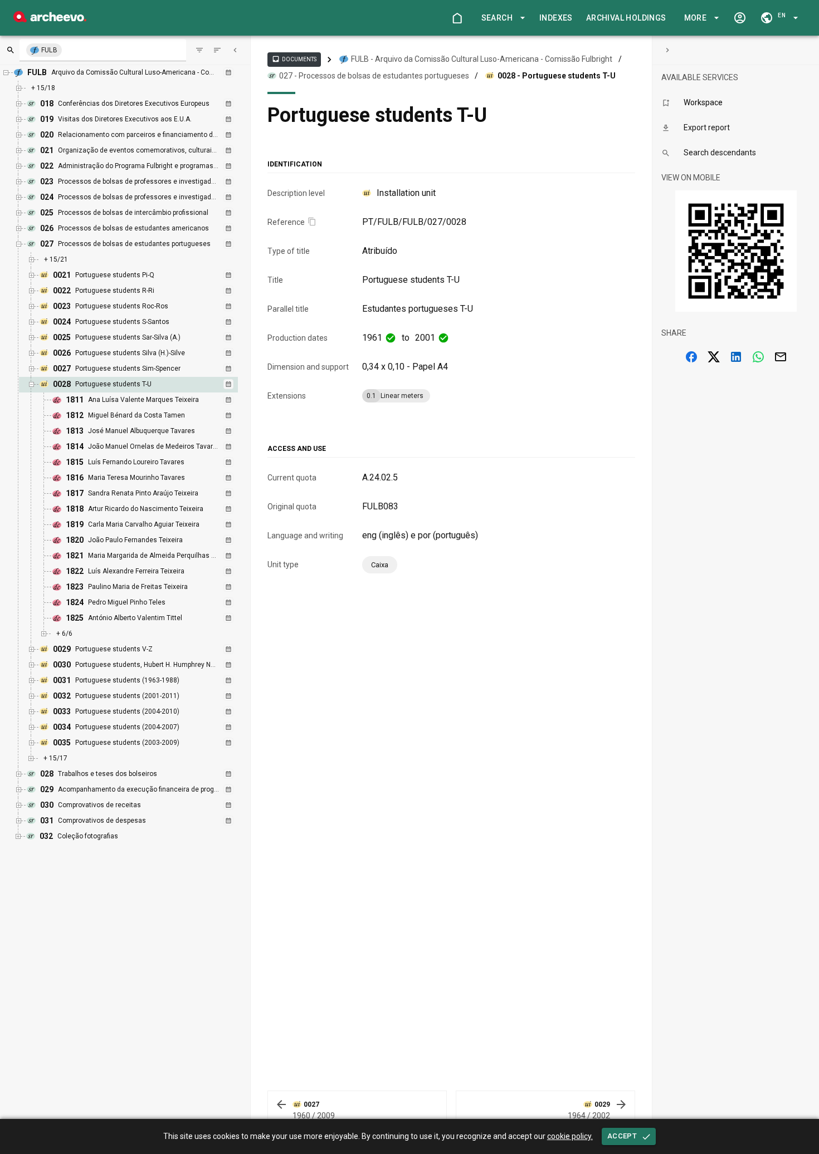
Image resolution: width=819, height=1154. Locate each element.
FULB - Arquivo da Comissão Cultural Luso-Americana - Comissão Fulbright (481, 59)
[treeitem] (140, 509)
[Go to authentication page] (740, 18)
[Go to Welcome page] (457, 18)
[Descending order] (217, 50)
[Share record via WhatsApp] (758, 357)
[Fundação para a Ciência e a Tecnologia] (49, 19)
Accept (622, 1136)
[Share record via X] (714, 357)
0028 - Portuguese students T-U (557, 75)
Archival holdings (626, 17)
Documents (294, 59)
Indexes (556, 17)
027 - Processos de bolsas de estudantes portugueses (374, 75)
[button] (501, 18)
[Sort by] (199, 50)
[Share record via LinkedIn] (736, 357)
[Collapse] (235, 50)
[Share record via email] (780, 357)
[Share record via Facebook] (691, 357)
